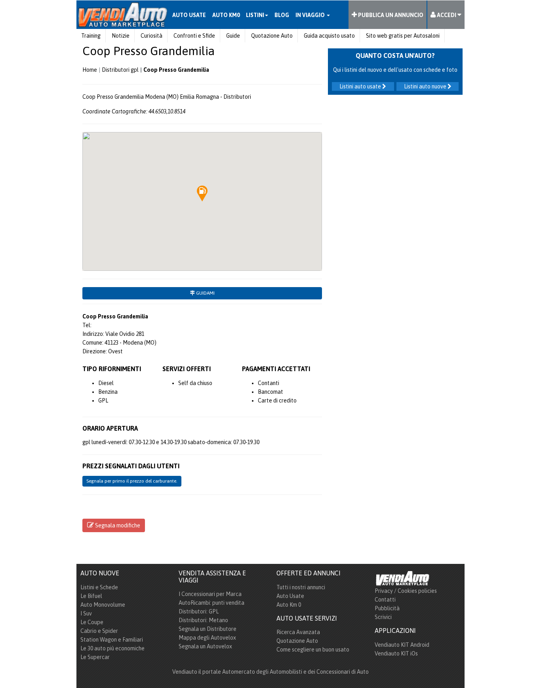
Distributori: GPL (199, 611)
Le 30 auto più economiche (112, 648)
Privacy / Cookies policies (406, 591)
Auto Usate (290, 596)
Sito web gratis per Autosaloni (403, 36)
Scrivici (383, 617)
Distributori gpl (120, 70)
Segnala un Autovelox (205, 646)
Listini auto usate (360, 86)
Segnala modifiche (117, 525)
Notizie (121, 36)
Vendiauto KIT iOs (396, 653)
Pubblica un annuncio (390, 15)
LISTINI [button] (255, 15)
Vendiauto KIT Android (402, 645)
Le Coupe (91, 622)
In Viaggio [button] (310, 15)
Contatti (385, 599)
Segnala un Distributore (207, 629)
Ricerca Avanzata (298, 632)
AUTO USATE (189, 15)
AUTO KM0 (226, 15)
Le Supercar (95, 657)
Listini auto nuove (426, 86)
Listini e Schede (99, 587)
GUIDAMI (205, 293)
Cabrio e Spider (99, 631)
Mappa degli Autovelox (207, 637)
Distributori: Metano (203, 620)
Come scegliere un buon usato (312, 649)
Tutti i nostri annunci (300, 587)
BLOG (281, 15)
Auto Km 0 (288, 605)
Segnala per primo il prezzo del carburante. (131, 481)
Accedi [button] (446, 15)
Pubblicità (387, 608)
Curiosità (151, 36)
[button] (202, 193)
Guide (233, 36)
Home (89, 70)
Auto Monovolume (102, 605)
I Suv (86, 613)
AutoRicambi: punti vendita (211, 603)
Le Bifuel (91, 596)
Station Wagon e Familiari (111, 639)
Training (91, 36)
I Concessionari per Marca (210, 594)
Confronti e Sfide (194, 36)
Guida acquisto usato (329, 36)
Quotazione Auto (272, 36)
